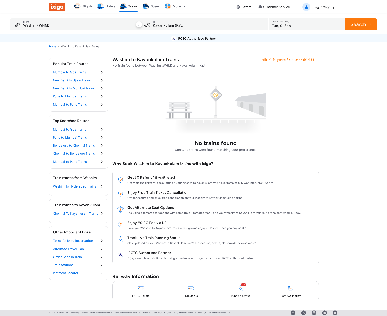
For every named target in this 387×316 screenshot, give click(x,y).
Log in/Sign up (324, 7)
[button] (318, 7)
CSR (231, 313)
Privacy (145, 313)
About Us (202, 313)
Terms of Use (158, 313)
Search (358, 24)
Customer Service (185, 313)
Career (170, 313)
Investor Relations (217, 313)
